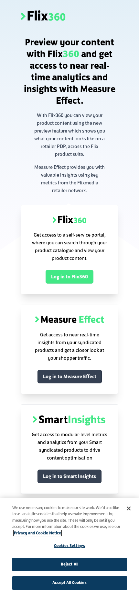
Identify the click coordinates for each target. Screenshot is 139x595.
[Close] (129, 508)
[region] (69, 546)
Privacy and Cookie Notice (37, 533)
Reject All (69, 564)
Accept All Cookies (69, 582)
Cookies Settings (69, 545)
